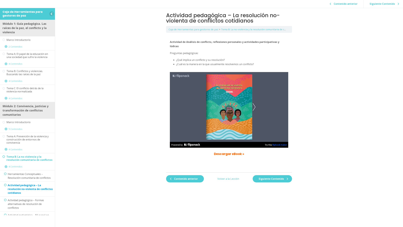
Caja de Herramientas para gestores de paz (23, 13)
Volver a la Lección (228, 178)
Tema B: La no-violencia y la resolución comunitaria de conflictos (257, 29)
